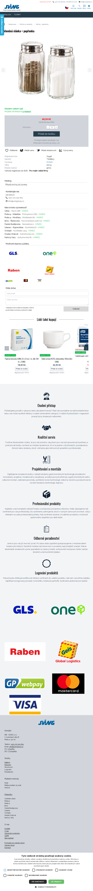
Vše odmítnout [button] (38, 882)
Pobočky (8, 765)
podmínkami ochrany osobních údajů (19, 310)
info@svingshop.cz (86, 2)
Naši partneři (9, 838)
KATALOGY (7, 15)
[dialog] (46, 872)
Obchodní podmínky (12, 833)
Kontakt (7, 829)
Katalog (7, 762)
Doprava (8, 848)
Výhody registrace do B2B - (26, 171)
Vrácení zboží (10, 845)
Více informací (54, 866)
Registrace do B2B (45, 2)
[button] (46, 887)
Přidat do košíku (46, 134)
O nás (7, 831)
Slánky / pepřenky (42, 24)
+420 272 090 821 (60, 2)
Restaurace (12, 24)
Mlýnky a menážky (26, 24)
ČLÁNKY (17, 15)
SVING (49, 162)
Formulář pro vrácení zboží (14, 843)
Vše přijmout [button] (56, 882)
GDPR (7, 836)
